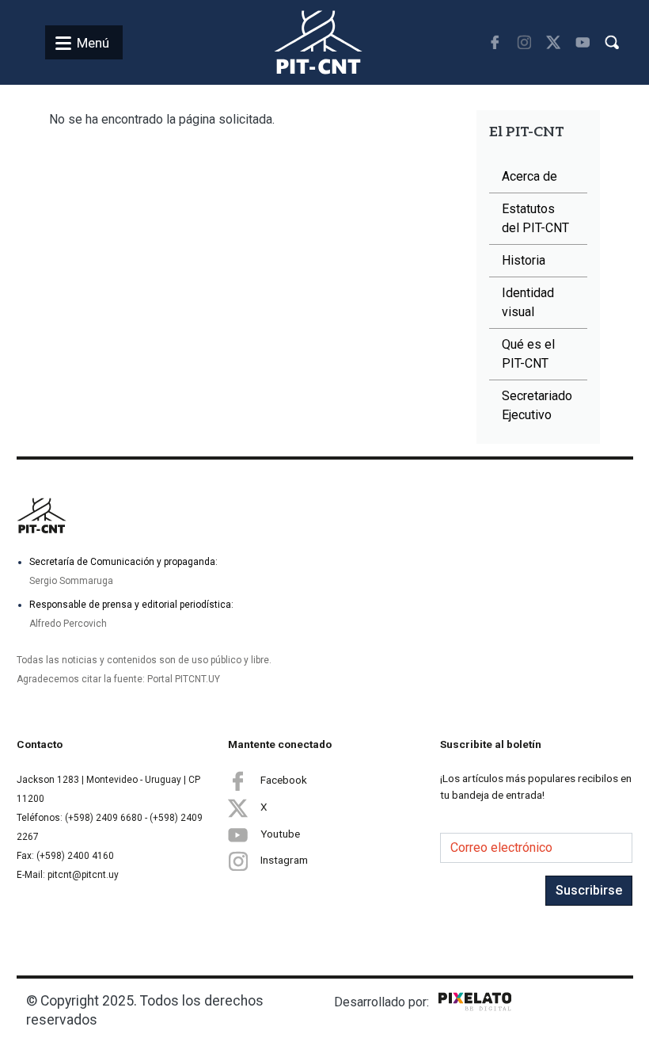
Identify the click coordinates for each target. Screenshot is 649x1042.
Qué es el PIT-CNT (528, 354)
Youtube (280, 832)
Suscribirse (589, 890)
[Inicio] (299, 42)
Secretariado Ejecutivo (537, 405)
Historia (523, 260)
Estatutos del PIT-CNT (535, 218)
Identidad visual (528, 302)
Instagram (284, 859)
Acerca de (529, 176)
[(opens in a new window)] (495, 42)
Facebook (283, 779)
